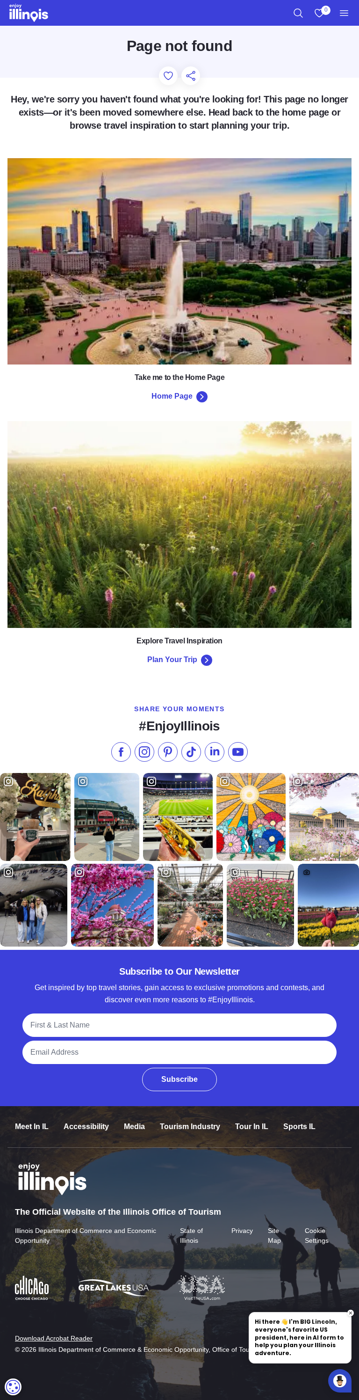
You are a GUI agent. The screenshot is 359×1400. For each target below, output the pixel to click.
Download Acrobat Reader (54, 1338)
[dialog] (13, 1386)
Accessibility (86, 1126)
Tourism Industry (190, 1126)
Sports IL (299, 1126)
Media (134, 1126)
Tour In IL (251, 1126)
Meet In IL (32, 1126)
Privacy (242, 1230)
